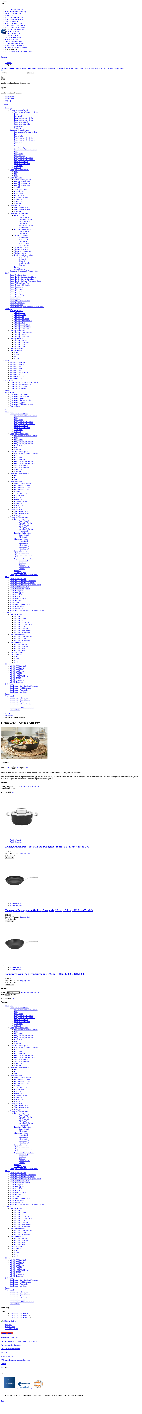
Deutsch (4, 57)
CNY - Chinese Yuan (12, 33)
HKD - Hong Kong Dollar (14, 17)
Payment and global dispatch (11, 1345)
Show (3, 788)
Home (7, 714)
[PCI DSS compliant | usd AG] (38, 1388)
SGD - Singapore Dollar (13, 41)
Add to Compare (16, 842)
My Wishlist (9, 99)
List (13, 792)
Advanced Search (11, 1329)
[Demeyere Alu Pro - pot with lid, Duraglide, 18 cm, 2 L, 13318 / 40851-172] (21, 838)
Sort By (3, 786)
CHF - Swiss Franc (12, 39)
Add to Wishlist (15, 840)
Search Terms (10, 1327)
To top (3, 1401)
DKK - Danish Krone (13, 13)
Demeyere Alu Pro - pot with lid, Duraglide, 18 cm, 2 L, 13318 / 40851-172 (47, 846)
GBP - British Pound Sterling (15, 11)
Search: (3, 73)
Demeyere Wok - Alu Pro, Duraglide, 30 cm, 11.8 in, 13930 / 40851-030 (45, 973)
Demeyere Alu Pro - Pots (18, 1315)
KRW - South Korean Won (14, 45)
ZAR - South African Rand (14, 43)
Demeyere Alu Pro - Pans (19, 1313)
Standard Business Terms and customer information (19, 1341)
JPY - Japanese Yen (12, 21)
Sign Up (8, 101)
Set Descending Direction (30, 786)
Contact (3, 1364)
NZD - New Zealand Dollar (15, 27)
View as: (4, 792)
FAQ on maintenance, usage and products (15, 1360)
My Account (9, 97)
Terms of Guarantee (8, 1356)
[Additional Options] (8, 1321)
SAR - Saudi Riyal (12, 35)
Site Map (8, 1325)
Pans (8, 767)
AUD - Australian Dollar (14, 9)
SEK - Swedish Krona (13, 37)
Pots (18, 767)
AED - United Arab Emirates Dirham (18, 51)
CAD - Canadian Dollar (13, 23)
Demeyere (9, 715)
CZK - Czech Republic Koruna (16, 47)
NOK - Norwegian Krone (14, 29)
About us (4, 1352)
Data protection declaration (10, 1349)
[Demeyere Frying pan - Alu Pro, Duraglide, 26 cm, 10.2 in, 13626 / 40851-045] (21, 902)
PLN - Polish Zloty (12, 31)
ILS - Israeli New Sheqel (14, 19)
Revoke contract (7, 1333)
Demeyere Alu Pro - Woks (19, 1317)
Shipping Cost (25, 853)
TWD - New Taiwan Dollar (15, 25)
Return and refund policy (9, 1337)
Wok (27, 767)
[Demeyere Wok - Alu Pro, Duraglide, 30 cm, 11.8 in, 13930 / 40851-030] (21, 965)
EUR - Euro (9, 15)
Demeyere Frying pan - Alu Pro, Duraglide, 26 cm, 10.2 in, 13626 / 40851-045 (49, 910)
